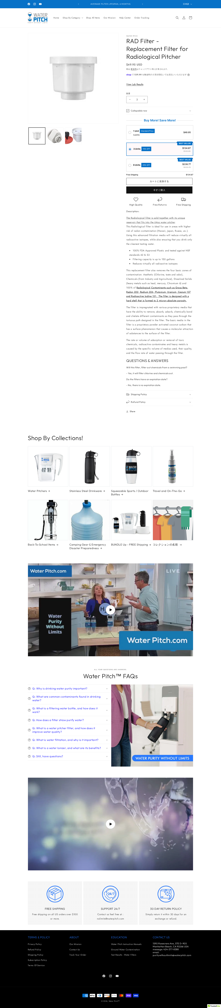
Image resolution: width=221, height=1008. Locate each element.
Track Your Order (77, 954)
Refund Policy (34, 949)
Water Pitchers (37, 491)
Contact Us (74, 949)
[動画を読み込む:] (110, 609)
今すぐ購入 (159, 190)
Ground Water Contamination (125, 949)
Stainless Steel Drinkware (85, 491)
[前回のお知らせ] (78, 4)
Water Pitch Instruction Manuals (126, 944)
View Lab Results (134, 84)
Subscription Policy (37, 960)
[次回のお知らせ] (142, 4)
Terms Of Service (36, 965)
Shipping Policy (35, 954)
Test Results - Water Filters (123, 954)
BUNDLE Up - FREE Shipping (129, 544)
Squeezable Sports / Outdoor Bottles (129, 492)
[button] (72, 18)
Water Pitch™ (114, 1001)
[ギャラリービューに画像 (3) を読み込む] (73, 136)
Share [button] (132, 411)
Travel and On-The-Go (167, 491)
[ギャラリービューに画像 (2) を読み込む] (55, 136)
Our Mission (75, 944)
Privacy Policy (34, 944)
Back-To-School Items (41, 544)
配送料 (134, 69)
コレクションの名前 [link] (166, 544)
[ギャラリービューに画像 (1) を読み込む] (37, 136)
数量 (128, 93)
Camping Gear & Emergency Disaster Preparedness (87, 546)
